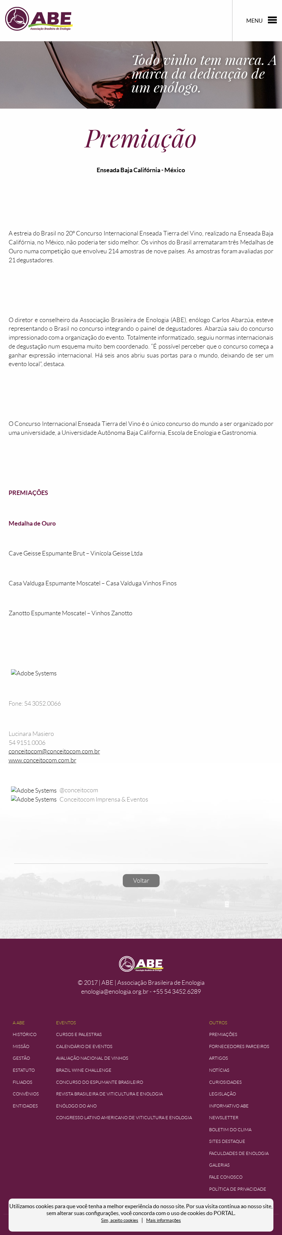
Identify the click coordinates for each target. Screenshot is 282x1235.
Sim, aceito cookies (119, 1220)
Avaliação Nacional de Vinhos (92, 1058)
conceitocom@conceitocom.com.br (54, 751)
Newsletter (223, 1117)
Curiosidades (225, 1082)
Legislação (222, 1093)
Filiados (22, 1082)
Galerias (219, 1165)
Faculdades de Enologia (239, 1153)
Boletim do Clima (230, 1129)
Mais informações (163, 1220)
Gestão (21, 1058)
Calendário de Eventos (84, 1046)
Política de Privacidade (237, 1189)
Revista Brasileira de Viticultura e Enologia (109, 1093)
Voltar (141, 880)
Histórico (24, 1034)
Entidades (25, 1106)
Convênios (26, 1093)
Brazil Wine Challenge (83, 1070)
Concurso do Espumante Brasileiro (99, 1082)
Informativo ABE (229, 1106)
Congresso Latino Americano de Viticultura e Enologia (124, 1117)
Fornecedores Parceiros (239, 1046)
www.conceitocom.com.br (42, 760)
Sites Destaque (227, 1141)
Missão (21, 1046)
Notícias (219, 1070)
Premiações (223, 1034)
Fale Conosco (225, 1177)
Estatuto (24, 1070)
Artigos (218, 1058)
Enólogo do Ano (76, 1106)
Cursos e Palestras (79, 1034)
